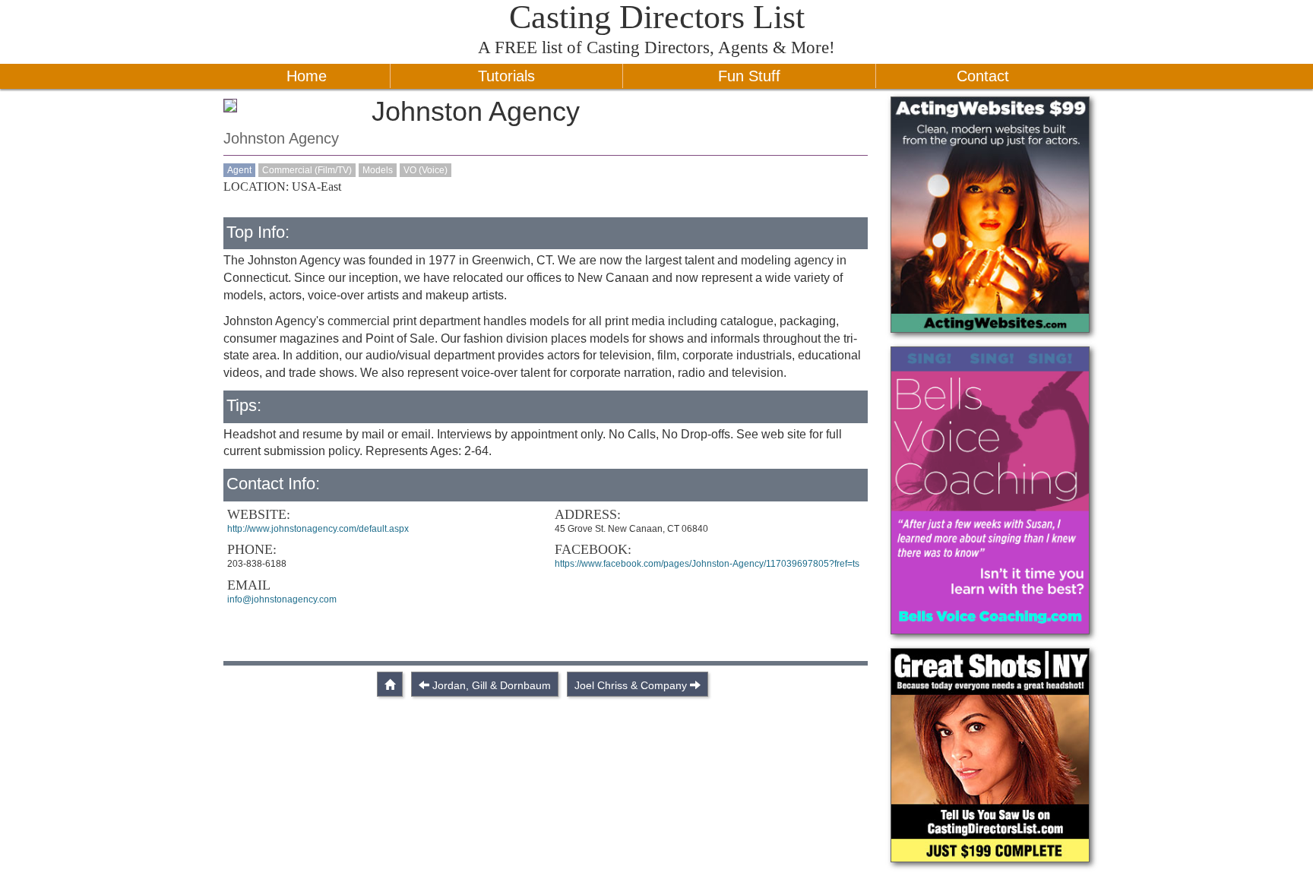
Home (306, 76)
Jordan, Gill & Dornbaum (491, 685)
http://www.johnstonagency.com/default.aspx (318, 528)
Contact (983, 76)
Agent (239, 170)
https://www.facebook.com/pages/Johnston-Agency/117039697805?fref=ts (707, 563)
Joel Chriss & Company (630, 685)
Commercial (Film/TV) (307, 170)
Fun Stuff (749, 76)
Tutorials (506, 76)
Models (377, 170)
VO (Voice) (425, 170)
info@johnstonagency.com (282, 599)
